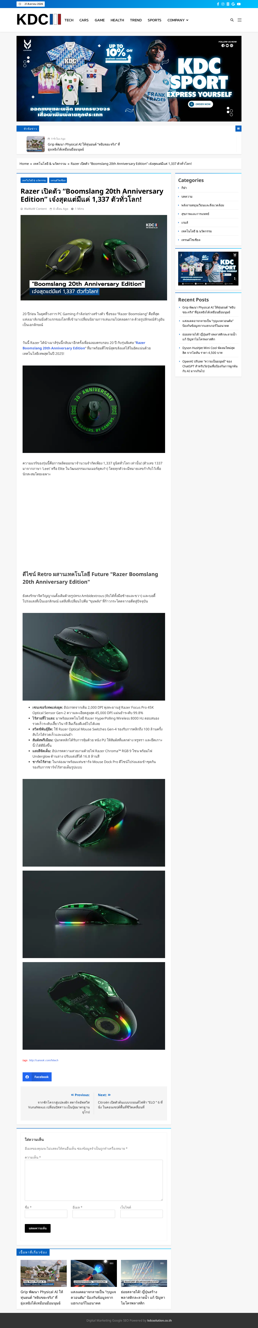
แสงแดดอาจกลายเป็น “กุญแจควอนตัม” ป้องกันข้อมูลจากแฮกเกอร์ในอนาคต (93, 1297)
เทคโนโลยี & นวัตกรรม (34, 180)
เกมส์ (184, 222)
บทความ (186, 196)
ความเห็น (33, 1157)
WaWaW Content (35, 209)
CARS (84, 20)
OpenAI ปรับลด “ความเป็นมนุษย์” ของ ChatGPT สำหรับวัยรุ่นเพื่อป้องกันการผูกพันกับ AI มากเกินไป (209, 366)
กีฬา (184, 188)
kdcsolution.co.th (159, 1320)
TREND (136, 20)
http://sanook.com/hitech (43, 1060)
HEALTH (117, 20)
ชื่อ (28, 1207)
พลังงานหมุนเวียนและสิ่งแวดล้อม (202, 205)
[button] (37, 1076)
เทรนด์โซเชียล (58, 180)
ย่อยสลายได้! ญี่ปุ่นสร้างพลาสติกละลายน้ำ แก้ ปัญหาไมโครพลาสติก (143, 1297)
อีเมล (77, 1207)
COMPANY (176, 20)
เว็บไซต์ (125, 1207)
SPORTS (154, 20)
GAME (100, 20)
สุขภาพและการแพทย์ (195, 214)
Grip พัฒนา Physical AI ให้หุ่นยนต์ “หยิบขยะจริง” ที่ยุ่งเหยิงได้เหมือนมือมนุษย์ (42, 1297)
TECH (68, 20)
